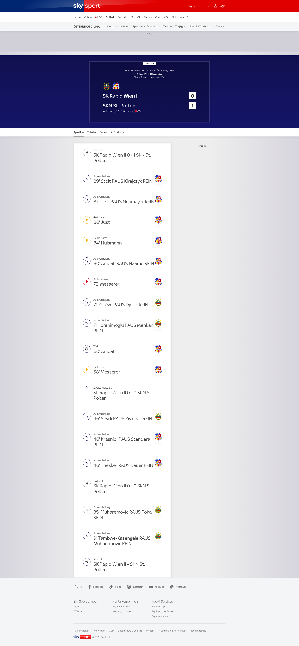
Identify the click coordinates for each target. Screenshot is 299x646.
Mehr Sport (187, 17)
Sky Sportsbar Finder (162, 611)
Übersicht (111, 26)
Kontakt (150, 630)
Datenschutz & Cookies (130, 630)
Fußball (110, 17)
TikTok (118, 586)
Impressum (99, 630)
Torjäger (180, 26)
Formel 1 (123, 17)
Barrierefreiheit (198, 630)
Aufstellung (117, 132)
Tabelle (167, 26)
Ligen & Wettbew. (199, 26)
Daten (103, 132)
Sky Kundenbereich (161, 616)
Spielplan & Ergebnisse (146, 26)
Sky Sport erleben (198, 6)
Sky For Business (121, 606)
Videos (88, 17)
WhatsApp (181, 586)
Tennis (148, 17)
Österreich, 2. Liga (87, 26)
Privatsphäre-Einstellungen (172, 630)
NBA (166, 17)
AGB (111, 630)
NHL (174, 17)
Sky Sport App (159, 606)
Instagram (138, 586)
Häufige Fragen (81, 630)
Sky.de (77, 606)
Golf (157, 17)
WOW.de (78, 611)
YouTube (159, 586)
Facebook (98, 586)
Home (77, 17)
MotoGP (136, 17)
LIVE (99, 17)
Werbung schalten (122, 611)
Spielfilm (79, 132)
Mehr (219, 26)
